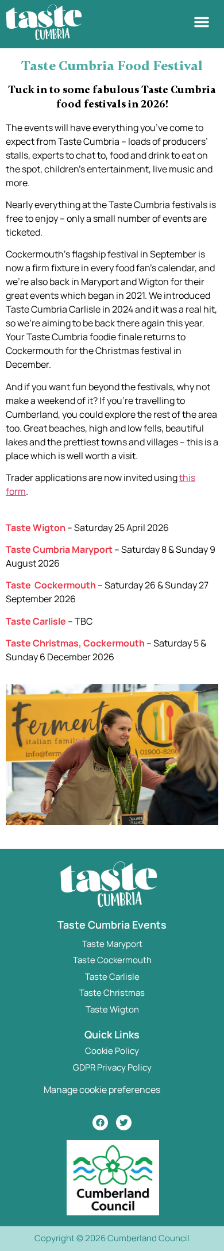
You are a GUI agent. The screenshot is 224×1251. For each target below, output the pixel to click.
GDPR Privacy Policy (112, 1067)
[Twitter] (124, 1122)
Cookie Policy (112, 1051)
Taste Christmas (112, 993)
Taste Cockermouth (112, 960)
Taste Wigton (112, 1009)
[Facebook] (100, 1122)
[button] (202, 22)
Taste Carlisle (112, 977)
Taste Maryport (112, 944)
